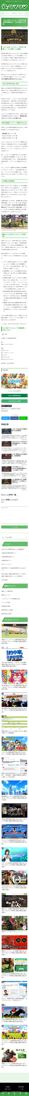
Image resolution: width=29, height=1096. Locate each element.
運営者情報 (21, 1086)
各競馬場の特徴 (6, 606)
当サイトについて (6, 564)
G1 (19, 408)
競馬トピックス (6, 595)
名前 (2, 502)
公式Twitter (5, 580)
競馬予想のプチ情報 (7, 610)
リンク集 (21, 1089)
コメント (4, 507)
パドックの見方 (6, 602)
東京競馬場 (5, 410)
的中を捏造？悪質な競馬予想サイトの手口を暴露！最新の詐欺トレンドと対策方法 (14, 575)
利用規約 (8, 1086)
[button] (26, 537)
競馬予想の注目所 (6, 613)
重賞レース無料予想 (7, 405)
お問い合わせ (8, 1089)
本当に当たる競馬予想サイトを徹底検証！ (13, 549)
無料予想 (15, 408)
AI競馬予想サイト (6, 560)
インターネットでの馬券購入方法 (11, 598)
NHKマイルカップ (6, 408)
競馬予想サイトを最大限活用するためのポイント (14, 569)
